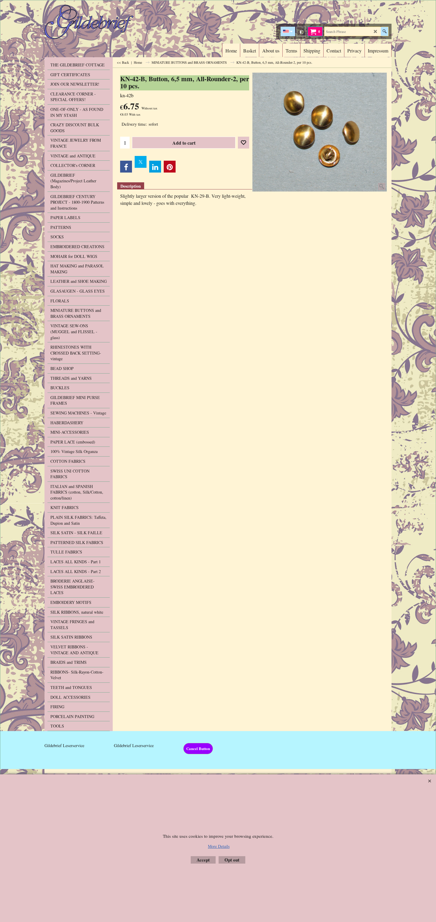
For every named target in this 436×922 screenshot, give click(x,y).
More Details (219, 846)
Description (130, 186)
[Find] (384, 31)
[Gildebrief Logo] (96, 22)
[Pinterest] (170, 167)
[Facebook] (126, 167)
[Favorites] (243, 142)
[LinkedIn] (155, 167)
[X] (141, 162)
